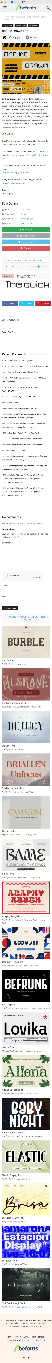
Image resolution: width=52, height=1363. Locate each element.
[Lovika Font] (26, 1028)
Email (5, 596)
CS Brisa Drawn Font (13, 1217)
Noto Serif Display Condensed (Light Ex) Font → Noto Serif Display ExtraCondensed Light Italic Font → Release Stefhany (23, 478)
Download (27, 229)
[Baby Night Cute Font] (26, 1114)
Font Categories (18, 17)
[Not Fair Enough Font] (26, 1284)
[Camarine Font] (26, 812)
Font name (13, 402)
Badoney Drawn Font (11, 320)
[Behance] (24, 1357)
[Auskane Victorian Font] (26, 684)
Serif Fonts (19, 749)
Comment (7, 542)
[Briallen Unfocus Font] (26, 769)
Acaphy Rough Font (12, 916)
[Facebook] (28, 1357)
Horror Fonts (37, 1307)
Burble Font (8, 660)
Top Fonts (40, 1340)
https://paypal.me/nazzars (14, 183)
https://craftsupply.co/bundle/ (16, 172)
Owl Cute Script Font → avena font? (24, 396)
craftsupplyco (27, 218)
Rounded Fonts (21, 877)
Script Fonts (37, 1136)
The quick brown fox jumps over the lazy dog (27, 285)
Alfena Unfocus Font (13, 1089)
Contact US (28, 1340)
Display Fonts (33, 17)
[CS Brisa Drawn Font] (26, 1199)
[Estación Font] (26, 1242)
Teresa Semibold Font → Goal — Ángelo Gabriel (29, 366)
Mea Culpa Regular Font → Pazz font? (24, 433)
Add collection (27, 242)
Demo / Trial (26, 223)
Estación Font (9, 1260)
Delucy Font (8, 745)
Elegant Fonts (23, 706)
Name (5, 585)
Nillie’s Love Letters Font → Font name (26, 439)
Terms (9, 1337)
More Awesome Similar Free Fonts (27, 618)
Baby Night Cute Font (13, 1132)
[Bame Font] (26, 855)
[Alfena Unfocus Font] (26, 1071)
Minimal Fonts (20, 26)
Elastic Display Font (12, 1175)
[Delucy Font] (26, 727)
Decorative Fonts (9, 706)
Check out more (27, 235)
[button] (48, 9)
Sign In (5, 2)
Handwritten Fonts (23, 1136)
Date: (6, 209)
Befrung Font (9, 1004)
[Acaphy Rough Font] (26, 898)
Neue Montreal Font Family (28, 408)
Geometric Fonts (21, 965)
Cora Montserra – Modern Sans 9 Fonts (22, 372)
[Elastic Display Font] (26, 1156)
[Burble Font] (26, 642)
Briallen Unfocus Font (13, 788)
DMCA (26, 1337)
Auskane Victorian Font (14, 703)
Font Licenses (38, 1337)
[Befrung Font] (26, 986)
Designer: (8, 218)
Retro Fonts (19, 792)
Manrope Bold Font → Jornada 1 (22, 360)
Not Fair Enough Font (13, 1303)
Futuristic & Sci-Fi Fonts (25, 1008)
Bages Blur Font (9, 332)
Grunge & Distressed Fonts (26, 920)
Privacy (18, 1337)
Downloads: (10, 214)
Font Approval (15, 1340)
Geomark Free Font (12, 962)
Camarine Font (10, 831)
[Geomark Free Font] (26, 943)
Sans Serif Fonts (36, 1050)
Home (6, 17)
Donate (27, 248)
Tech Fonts (33, 965)
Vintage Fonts (33, 26)
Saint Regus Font (18, 450)
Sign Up (15, 2)
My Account (28, 2)
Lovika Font (8, 1047)
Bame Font (8, 873)
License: (8, 223)
